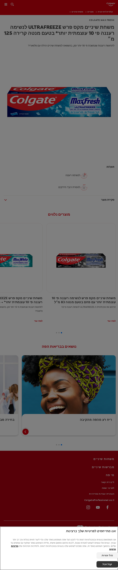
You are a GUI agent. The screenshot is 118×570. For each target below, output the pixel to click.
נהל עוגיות (107, 555)
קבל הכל (107, 564)
